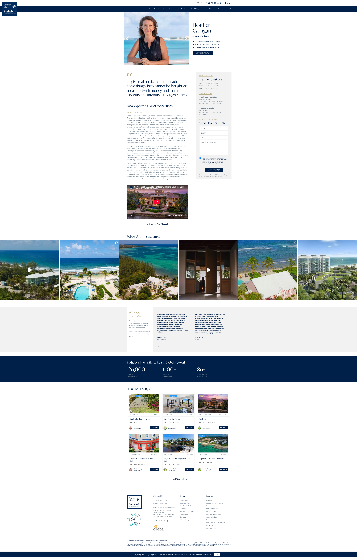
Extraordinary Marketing (214, 503)
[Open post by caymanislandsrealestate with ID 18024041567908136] (208, 270)
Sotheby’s (183, 508)
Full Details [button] (155, 427)
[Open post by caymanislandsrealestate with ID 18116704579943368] (89, 270)
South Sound (210, 520)
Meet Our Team (185, 503)
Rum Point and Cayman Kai (215, 522)
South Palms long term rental (140, 419)
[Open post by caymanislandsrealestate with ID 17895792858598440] (327, 270)
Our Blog (209, 500)
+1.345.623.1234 (161, 500)
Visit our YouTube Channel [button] (157, 224)
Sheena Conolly (185, 500)
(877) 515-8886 (212, 88)
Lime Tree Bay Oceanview (173, 419)
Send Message (214, 169)
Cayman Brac (211, 528)
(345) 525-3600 (212, 83)
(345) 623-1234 (212, 86)
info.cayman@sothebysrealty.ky (165, 507)
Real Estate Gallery (186, 506)
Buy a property (211, 511)
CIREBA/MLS (184, 514)
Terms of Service (213, 176)
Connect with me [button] (203, 53)
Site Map (183, 517)
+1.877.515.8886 (161, 504)
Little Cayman (211, 525)
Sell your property (212, 508)
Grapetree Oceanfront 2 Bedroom (211, 459)
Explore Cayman (212, 506)
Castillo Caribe (204, 419)
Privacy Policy (203, 176)
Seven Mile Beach (212, 517)
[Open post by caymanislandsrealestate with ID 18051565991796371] (29, 270)
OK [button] (217, 555)
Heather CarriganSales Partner (138, 427)
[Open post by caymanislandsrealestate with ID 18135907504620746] (268, 270)
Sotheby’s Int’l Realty (187, 511)
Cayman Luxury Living (213, 514)
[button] (127, 38)
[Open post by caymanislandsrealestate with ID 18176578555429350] (148, 270)
